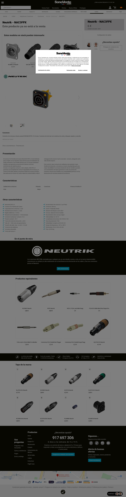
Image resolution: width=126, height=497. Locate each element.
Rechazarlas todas (71, 70)
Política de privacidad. (76, 65)
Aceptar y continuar (83, 70)
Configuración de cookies (44, 70)
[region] (63, 62)
